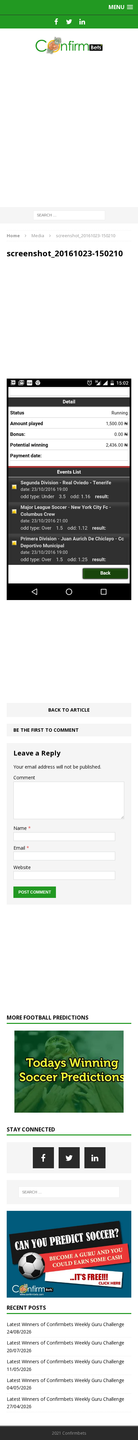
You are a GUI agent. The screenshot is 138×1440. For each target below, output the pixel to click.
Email (19, 848)
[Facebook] (56, 21)
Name (20, 828)
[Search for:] (69, 214)
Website (22, 867)
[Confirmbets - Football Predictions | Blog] (69, 45)
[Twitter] (69, 21)
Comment (24, 777)
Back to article (69, 710)
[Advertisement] (69, 131)
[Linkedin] (82, 21)
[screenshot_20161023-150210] (69, 596)
